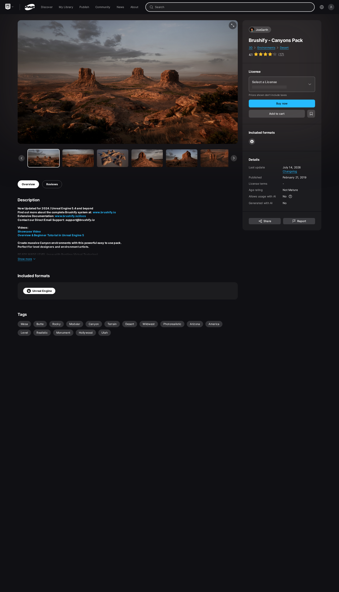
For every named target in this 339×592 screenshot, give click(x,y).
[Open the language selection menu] (322, 7)
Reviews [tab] (52, 184)
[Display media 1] (78, 158)
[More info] (290, 196)
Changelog (290, 171)
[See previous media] (21, 158)
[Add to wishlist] (311, 114)
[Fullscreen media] (233, 25)
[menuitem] (47, 7)
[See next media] (234, 158)
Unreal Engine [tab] (42, 290)
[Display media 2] (112, 158)
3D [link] (251, 47)
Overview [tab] (28, 184)
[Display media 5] (216, 158)
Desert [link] (284, 47)
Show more (25, 259)
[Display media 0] (43, 158)
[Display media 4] (181, 158)
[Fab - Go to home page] (30, 7)
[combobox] (233, 7)
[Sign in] (331, 7)
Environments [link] (266, 47)
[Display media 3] (147, 158)
